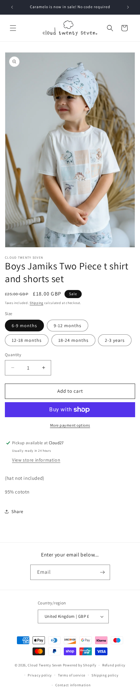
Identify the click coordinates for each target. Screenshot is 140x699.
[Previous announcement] (12, 7)
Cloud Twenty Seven (45, 665)
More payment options (70, 425)
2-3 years (115, 340)
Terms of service (71, 675)
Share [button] (17, 511)
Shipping (36, 303)
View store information (36, 460)
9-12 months (67, 325)
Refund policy (113, 665)
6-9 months (24, 325)
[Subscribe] (102, 572)
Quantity (13, 354)
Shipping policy (105, 675)
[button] (13, 28)
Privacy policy (40, 675)
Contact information (73, 685)
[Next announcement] (128, 7)
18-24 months (73, 340)
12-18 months (27, 340)
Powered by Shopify (79, 665)
